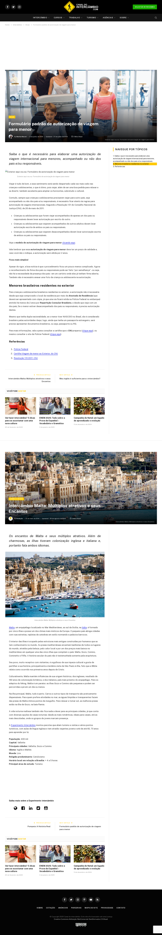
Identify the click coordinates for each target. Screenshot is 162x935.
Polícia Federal (21, 349)
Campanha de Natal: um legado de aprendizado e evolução (89, 419)
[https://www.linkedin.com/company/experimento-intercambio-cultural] (30, 809)
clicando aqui (68, 242)
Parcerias (76, 908)
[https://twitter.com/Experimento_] (38, 809)
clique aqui (87, 330)
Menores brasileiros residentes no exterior (132, 164)
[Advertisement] (81, 47)
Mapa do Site (91, 908)
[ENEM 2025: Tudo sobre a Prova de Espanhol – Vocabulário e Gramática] (54, 406)
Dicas (12, 117)
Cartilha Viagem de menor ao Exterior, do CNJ (36, 353)
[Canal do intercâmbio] (81, 7)
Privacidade (107, 908)
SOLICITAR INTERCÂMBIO (145, 7)
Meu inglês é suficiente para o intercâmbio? (79, 379)
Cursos (58, 18)
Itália (84, 627)
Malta (12, 627)
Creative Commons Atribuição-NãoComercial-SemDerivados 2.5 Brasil (81, 919)
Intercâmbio (40, 18)
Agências (108, 18)
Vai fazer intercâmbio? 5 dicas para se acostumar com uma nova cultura (20, 421)
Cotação (50, 908)
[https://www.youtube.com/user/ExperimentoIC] (46, 809)
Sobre (123, 18)
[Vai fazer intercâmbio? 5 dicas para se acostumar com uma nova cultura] (20, 406)
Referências (120, 166)
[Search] (155, 18)
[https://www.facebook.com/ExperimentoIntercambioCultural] (23, 809)
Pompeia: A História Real (39, 826)
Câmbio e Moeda (16, 499)
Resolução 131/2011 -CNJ (26, 358)
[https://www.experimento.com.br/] (15, 809)
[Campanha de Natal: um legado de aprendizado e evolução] (89, 406)
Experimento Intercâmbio (23, 725)
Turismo (91, 18)
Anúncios (63, 908)
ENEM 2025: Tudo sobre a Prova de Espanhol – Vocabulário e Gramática (52, 421)
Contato (120, 908)
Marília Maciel (21, 137)
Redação (19, 518)
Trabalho (74, 18)
